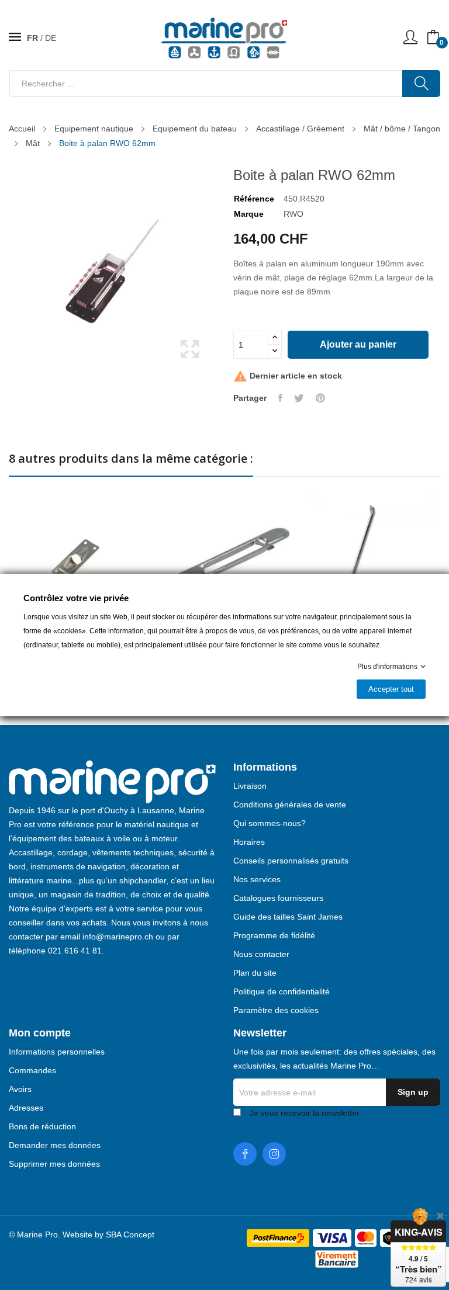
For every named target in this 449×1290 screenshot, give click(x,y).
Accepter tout (391, 689)
